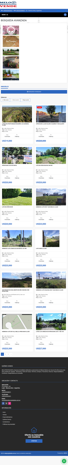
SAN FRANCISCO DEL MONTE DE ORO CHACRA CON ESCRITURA (15, 290)
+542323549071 (20, 10)
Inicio (4, 412)
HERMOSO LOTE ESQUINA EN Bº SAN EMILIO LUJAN (49, 290)
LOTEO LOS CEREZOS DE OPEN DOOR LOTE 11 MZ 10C (50, 331)
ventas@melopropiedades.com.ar (11, 400)
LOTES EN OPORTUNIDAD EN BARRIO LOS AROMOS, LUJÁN (15, 124)
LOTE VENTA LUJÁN (41, 248)
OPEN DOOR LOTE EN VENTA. (9, 165)
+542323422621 (7, 10)
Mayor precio (26, 100)
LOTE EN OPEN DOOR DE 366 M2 (44, 165)
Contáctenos (6, 422)
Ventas (5, 414)
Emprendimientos (7, 417)
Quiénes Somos (7, 419)
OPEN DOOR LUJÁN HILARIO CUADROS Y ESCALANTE (50, 124)
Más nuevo (6, 100)
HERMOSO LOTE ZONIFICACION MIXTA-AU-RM (14, 248)
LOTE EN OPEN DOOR (7, 207)
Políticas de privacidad (9, 424)
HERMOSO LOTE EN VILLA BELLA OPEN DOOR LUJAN (15, 331)
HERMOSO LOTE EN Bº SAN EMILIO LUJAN (47, 207)
